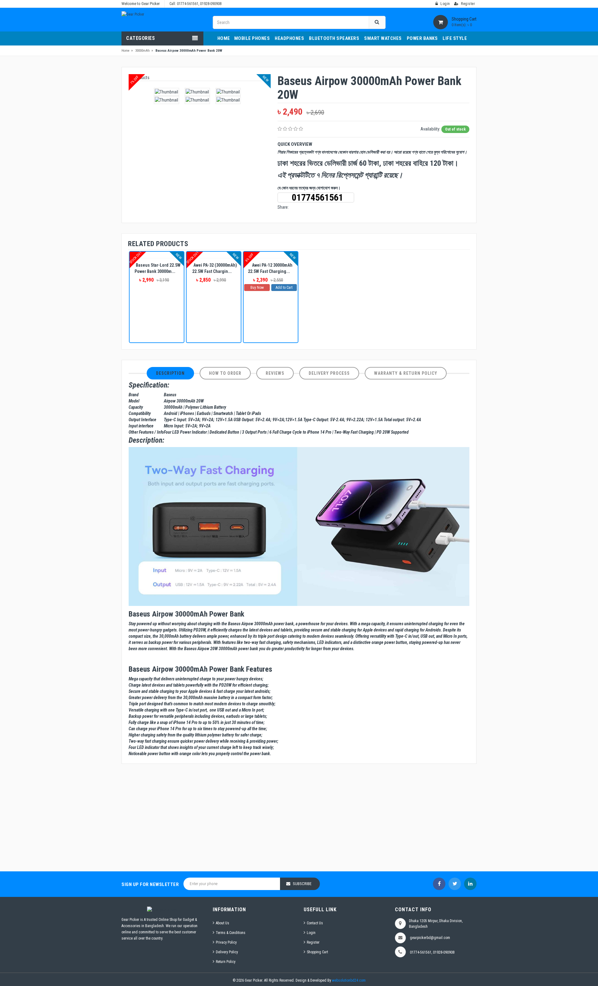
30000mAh (142, 51)
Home (125, 51)
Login (311, 933)
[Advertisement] (299, 818)
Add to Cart (284, 287)
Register (313, 942)
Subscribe (302, 883)
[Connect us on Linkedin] (470, 884)
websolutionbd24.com (349, 980)
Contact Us (315, 923)
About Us (222, 923)
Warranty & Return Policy (405, 373)
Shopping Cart (317, 952)
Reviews (275, 373)
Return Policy (225, 962)
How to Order (225, 373)
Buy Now (257, 287)
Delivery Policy (227, 952)
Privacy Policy (226, 942)
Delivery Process (329, 373)
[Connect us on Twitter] (454, 884)
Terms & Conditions (230, 933)
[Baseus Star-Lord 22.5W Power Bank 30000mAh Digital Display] (157, 255)
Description (170, 373)
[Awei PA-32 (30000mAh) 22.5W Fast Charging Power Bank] (214, 255)
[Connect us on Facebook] (439, 884)
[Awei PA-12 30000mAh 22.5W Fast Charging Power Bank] (271, 255)
